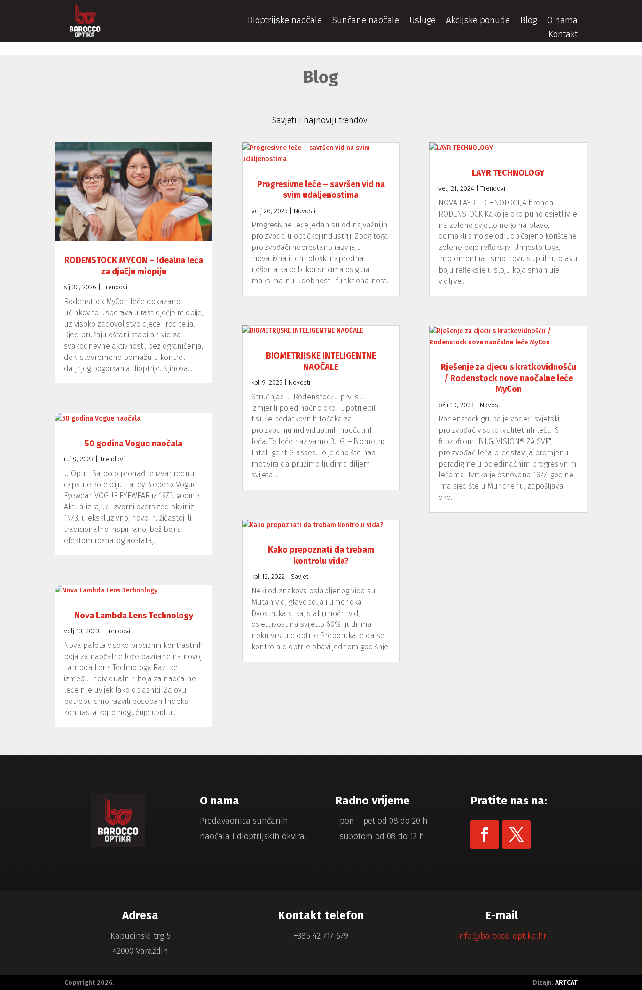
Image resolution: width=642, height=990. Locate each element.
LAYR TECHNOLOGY (508, 173)
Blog (528, 21)
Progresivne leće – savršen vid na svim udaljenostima (321, 189)
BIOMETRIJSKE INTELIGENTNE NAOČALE (321, 361)
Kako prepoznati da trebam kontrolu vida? (321, 555)
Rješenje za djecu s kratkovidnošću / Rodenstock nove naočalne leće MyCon (508, 378)
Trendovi (114, 287)
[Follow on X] (516, 834)
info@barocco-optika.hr (502, 936)
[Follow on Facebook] (484, 834)
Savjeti (300, 577)
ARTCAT (566, 983)
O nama (562, 21)
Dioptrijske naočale (285, 21)
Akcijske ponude (478, 21)
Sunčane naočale (365, 21)
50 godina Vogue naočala (133, 443)
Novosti (304, 211)
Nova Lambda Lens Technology (133, 615)
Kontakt (563, 35)
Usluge (422, 21)
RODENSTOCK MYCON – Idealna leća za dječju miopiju (133, 265)
